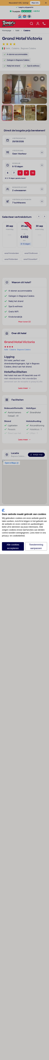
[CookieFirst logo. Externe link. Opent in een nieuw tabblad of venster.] (3, 510)
